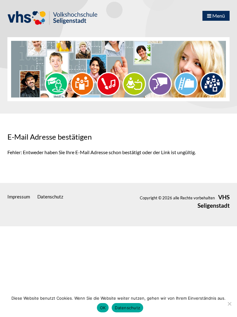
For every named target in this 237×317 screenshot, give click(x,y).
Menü (218, 16)
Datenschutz (50, 196)
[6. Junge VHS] (212, 83)
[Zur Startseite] (60, 15)
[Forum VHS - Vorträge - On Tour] (56, 83)
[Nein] (229, 304)
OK (103, 307)
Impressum (18, 196)
